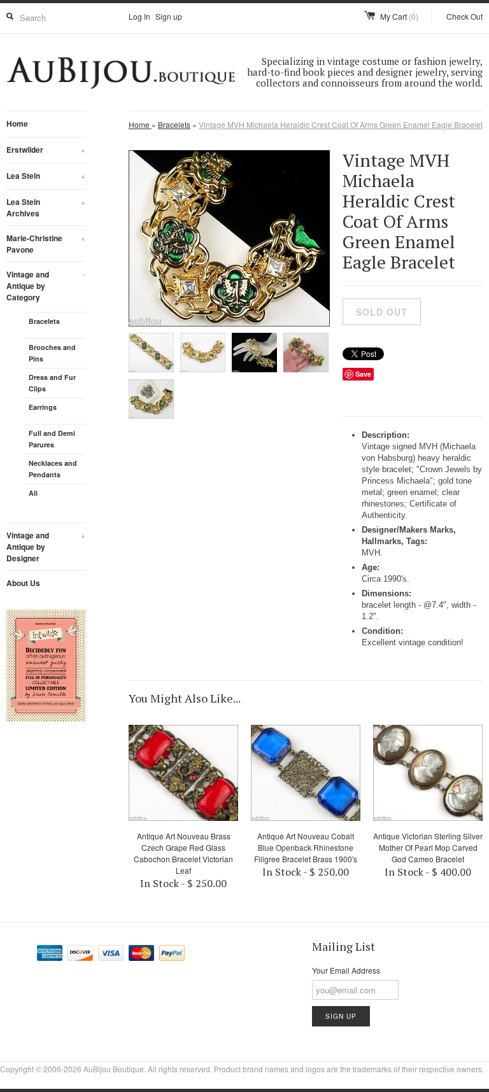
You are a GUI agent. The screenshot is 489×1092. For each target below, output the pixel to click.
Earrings (43, 407)
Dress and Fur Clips (52, 382)
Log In (139, 16)
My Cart (399, 16)
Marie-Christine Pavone (45, 243)
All (33, 493)
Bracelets (44, 321)
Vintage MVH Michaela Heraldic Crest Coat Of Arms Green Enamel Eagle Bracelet (341, 124)
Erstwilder (45, 149)
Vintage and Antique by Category (45, 286)
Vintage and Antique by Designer (45, 546)
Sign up (168, 16)
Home (17, 123)
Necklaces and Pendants (53, 468)
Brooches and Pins (52, 352)
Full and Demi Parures (52, 438)
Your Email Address (346, 970)
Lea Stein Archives (45, 207)
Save (363, 374)
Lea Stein (45, 175)
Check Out (464, 16)
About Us (23, 583)
